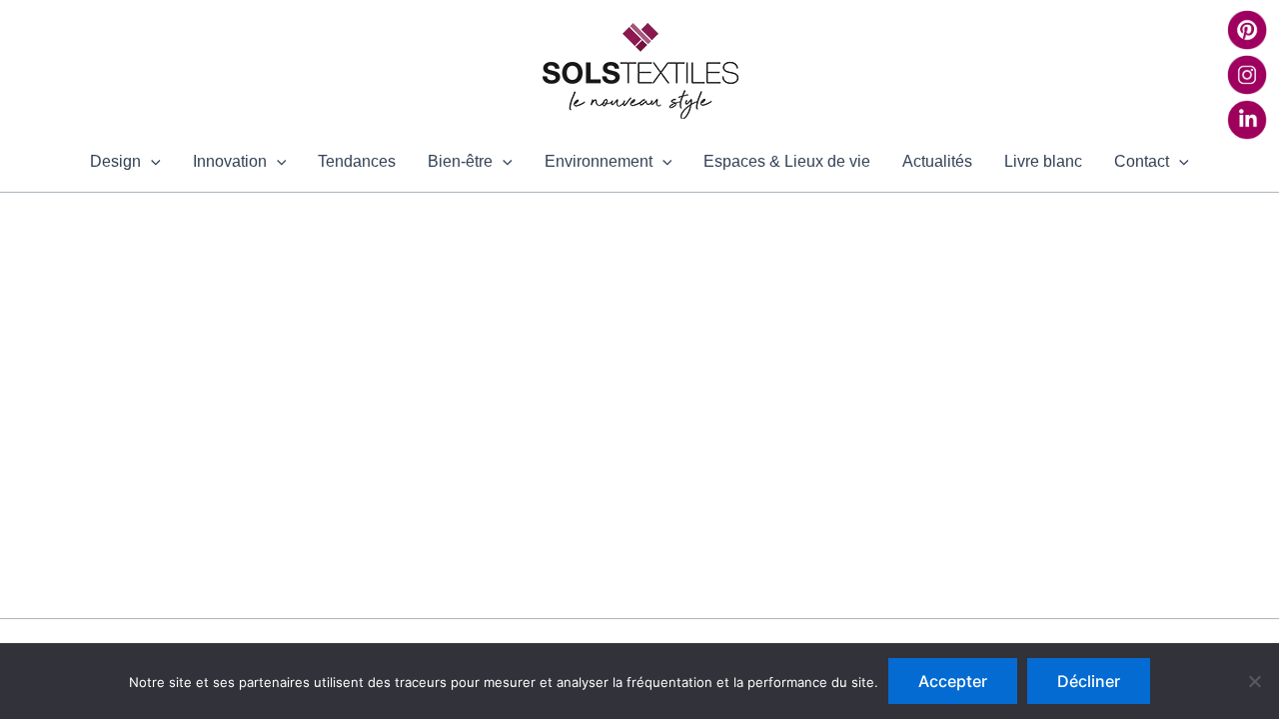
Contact (1141, 161)
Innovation (230, 161)
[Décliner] (1254, 681)
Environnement (598, 161)
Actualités (937, 161)
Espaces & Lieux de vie (786, 161)
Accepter (952, 681)
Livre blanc (1043, 161)
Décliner (1088, 681)
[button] (151, 162)
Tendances (357, 161)
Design (115, 161)
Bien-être (460, 161)
